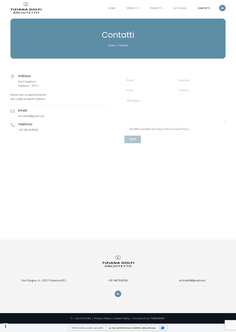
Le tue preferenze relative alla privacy (132, 327)
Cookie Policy (181, 129)
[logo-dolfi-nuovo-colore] (25, 8)
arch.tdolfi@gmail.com (192, 280)
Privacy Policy (162, 129)
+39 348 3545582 (118, 280)
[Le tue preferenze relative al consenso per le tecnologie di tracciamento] (6, 326)
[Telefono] (14, 125)
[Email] (14, 111)
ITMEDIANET (157, 318)
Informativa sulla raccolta (87, 327)
